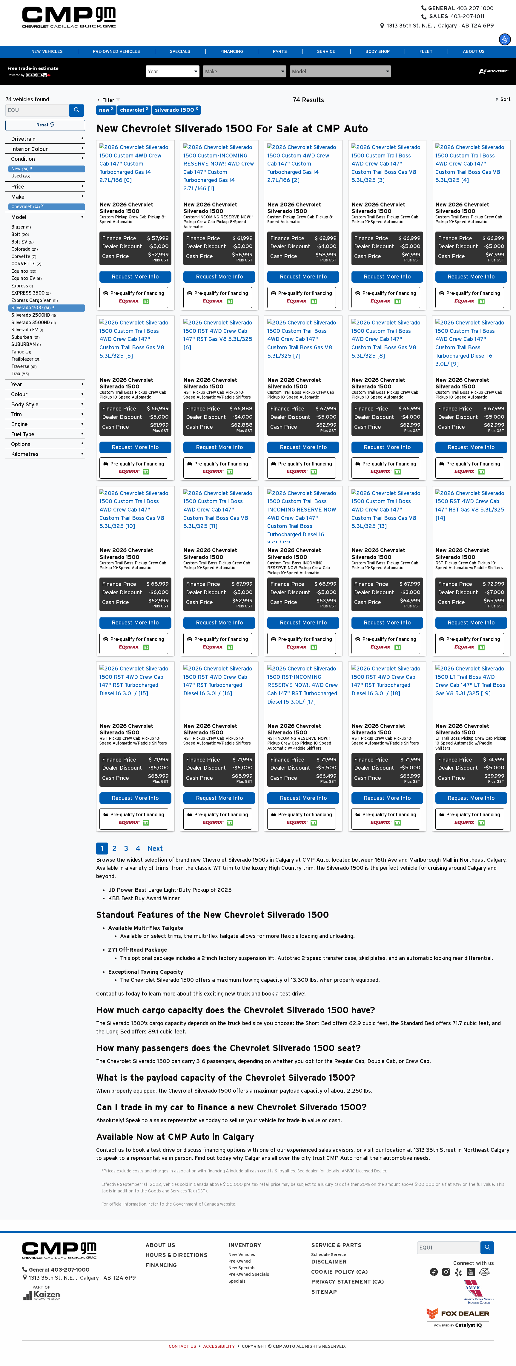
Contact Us (182, 1346)
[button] (505, 39)
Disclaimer (329, 1262)
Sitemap (324, 1292)
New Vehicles (241, 1254)
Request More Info (135, 277)
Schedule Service (328, 1254)
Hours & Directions (176, 1255)
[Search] (76, 110)
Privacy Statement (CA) (347, 1282)
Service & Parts (336, 1245)
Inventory (244, 1245)
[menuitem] (46, 169)
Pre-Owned (239, 1261)
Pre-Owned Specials (248, 1274)
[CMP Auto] (69, 17)
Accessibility (219, 1346)
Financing (161, 1265)
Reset (43, 125)
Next (155, 848)
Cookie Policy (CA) (339, 1272)
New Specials (241, 1268)
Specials (236, 1281)
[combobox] (172, 71)
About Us (160, 1245)
